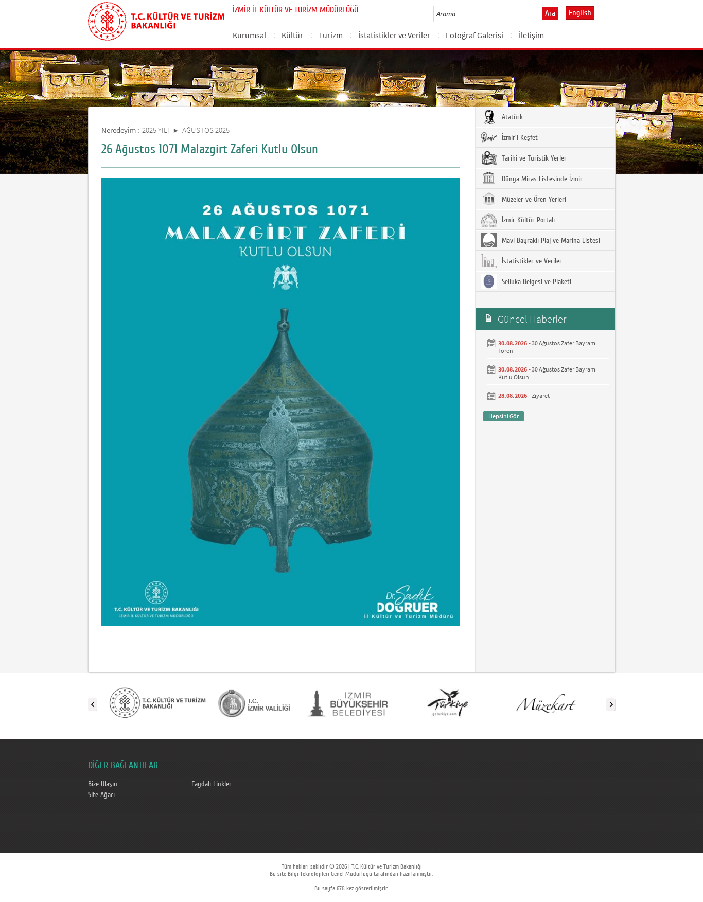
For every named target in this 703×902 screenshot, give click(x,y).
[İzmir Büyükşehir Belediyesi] (351, 702)
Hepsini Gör (503, 416)
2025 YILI (155, 130)
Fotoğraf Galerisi (474, 35)
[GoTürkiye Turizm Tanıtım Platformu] (447, 702)
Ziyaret (541, 395)
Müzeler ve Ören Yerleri (533, 200)
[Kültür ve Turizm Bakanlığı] (157, 702)
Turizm (331, 35)
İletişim (531, 35)
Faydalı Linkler (211, 784)
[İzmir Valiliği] (254, 702)
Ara (550, 13)
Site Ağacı (101, 795)
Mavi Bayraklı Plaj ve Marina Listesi (550, 241)
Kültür (292, 35)
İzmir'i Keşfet (519, 138)
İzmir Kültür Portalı (527, 220)
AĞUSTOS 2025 (206, 130)
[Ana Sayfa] (156, 19)
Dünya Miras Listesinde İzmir (541, 179)
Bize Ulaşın (102, 784)
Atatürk (511, 117)
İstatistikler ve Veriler (394, 35)
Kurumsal (249, 35)
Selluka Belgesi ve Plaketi (535, 282)
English (580, 12)
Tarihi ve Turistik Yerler (533, 158)
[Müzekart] (544, 702)
